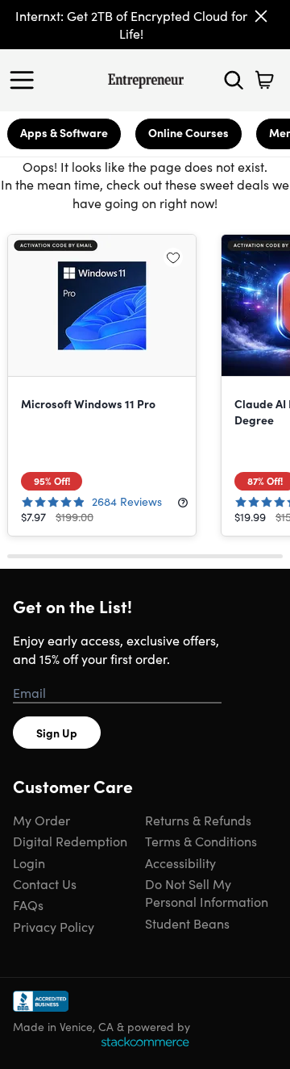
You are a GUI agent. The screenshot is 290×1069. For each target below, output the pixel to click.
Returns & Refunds (198, 820)
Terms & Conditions (201, 841)
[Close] (261, 16)
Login (29, 862)
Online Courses (188, 132)
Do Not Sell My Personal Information (206, 892)
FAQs (28, 904)
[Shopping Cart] (264, 80)
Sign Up (56, 732)
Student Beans (187, 923)
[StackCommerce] (145, 1041)
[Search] (234, 80)
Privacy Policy (53, 926)
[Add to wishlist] (173, 257)
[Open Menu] (26, 80)
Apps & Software (64, 132)
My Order (41, 820)
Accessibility (180, 862)
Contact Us (45, 883)
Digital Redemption (70, 841)
